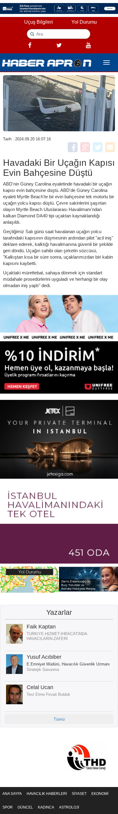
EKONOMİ (99, 794)
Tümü (59, 719)
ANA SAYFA (12, 794)
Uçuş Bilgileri (38, 22)
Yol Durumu (84, 22)
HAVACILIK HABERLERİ (47, 794)
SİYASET (79, 794)
